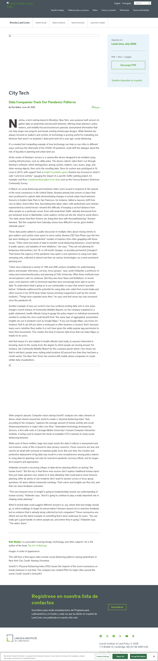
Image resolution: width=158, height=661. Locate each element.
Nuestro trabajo (57, 10)
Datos (95, 10)
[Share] (96, 107)
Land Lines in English (97, 22)
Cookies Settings (102, 656)
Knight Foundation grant (56, 172)
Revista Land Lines (20, 22)
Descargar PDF (128, 65)
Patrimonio (124, 10)
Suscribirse (117, 607)
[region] (79, 656)
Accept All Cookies (138, 656)
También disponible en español (126, 80)
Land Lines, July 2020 (123, 43)
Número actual (41, 22)
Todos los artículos (77, 22)
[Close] (154, 656)
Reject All (120, 656)
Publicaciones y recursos (78, 10)
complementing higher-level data (44, 179)
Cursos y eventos (109, 10)
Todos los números (58, 22)
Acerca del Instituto (141, 10)
